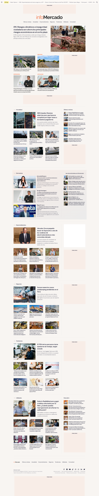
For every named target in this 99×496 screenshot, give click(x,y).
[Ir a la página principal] (49, 17)
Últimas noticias (27, 22)
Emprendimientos (44, 22)
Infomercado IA (57, 471)
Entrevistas (17, 74)
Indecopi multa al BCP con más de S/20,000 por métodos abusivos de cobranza (20, 389)
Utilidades (65, 22)
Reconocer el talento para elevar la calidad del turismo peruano (51, 389)
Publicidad (83, 471)
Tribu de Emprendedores (67, 471)
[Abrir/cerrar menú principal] (1, 2)
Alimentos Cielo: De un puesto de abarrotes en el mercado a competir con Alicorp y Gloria (76, 402)
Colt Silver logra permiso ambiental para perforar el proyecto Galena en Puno (75, 140)
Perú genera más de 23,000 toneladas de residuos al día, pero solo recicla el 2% (51, 447)
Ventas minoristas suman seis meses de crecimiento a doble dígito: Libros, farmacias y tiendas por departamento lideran (36, 332)
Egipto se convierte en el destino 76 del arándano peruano (76, 134)
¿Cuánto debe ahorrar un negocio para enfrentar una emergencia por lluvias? (35, 447)
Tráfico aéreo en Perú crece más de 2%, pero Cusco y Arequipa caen (51, 332)
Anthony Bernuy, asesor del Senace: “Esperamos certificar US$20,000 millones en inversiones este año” (76, 177)
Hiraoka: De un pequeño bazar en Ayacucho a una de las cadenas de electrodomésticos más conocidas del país (76, 124)
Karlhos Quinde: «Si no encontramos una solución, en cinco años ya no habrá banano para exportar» (76, 193)
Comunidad (73, 22)
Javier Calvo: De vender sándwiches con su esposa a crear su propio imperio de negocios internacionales (75, 418)
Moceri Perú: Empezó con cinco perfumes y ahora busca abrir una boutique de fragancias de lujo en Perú (20, 275)
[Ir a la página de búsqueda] (97, 2)
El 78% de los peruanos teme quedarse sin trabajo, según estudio (47, 346)
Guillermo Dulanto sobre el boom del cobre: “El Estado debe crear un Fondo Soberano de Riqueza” (76, 203)
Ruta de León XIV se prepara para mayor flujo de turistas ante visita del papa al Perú (35, 389)
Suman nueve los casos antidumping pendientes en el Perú (75, 119)
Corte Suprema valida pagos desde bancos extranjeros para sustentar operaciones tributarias (51, 430)
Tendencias (59, 22)
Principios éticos (81, 473)
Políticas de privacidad (72, 473)
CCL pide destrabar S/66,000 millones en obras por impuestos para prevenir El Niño (48, 69)
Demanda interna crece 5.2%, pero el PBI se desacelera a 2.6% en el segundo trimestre (20, 158)
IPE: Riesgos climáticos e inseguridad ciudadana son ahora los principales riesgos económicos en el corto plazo (30, 29)
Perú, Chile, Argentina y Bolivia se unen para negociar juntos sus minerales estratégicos (19, 332)
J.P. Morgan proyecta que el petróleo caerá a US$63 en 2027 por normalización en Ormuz (20, 142)
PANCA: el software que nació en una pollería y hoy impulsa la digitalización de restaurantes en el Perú (36, 373)
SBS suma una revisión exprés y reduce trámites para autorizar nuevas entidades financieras (51, 158)
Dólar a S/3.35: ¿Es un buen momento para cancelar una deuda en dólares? (19, 430)
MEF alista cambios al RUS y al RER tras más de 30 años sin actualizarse (47, 89)
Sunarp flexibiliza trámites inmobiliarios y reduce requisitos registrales (36, 430)
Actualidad (35, 22)
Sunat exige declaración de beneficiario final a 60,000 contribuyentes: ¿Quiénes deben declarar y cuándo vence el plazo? (20, 447)
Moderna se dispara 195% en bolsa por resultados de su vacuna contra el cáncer (52, 373)
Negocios (52, 22)
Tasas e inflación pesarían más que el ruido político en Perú (36, 157)
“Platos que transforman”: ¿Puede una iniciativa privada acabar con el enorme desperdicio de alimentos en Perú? (20, 373)
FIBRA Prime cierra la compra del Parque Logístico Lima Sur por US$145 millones (76, 130)
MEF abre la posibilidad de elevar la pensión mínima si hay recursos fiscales (52, 141)
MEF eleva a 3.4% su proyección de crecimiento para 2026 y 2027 (22, 69)
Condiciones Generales (60, 473)
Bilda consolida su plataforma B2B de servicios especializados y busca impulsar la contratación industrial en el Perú (36, 259)
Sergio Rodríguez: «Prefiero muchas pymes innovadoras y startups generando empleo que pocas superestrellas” (24, 90)
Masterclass (76, 471)
